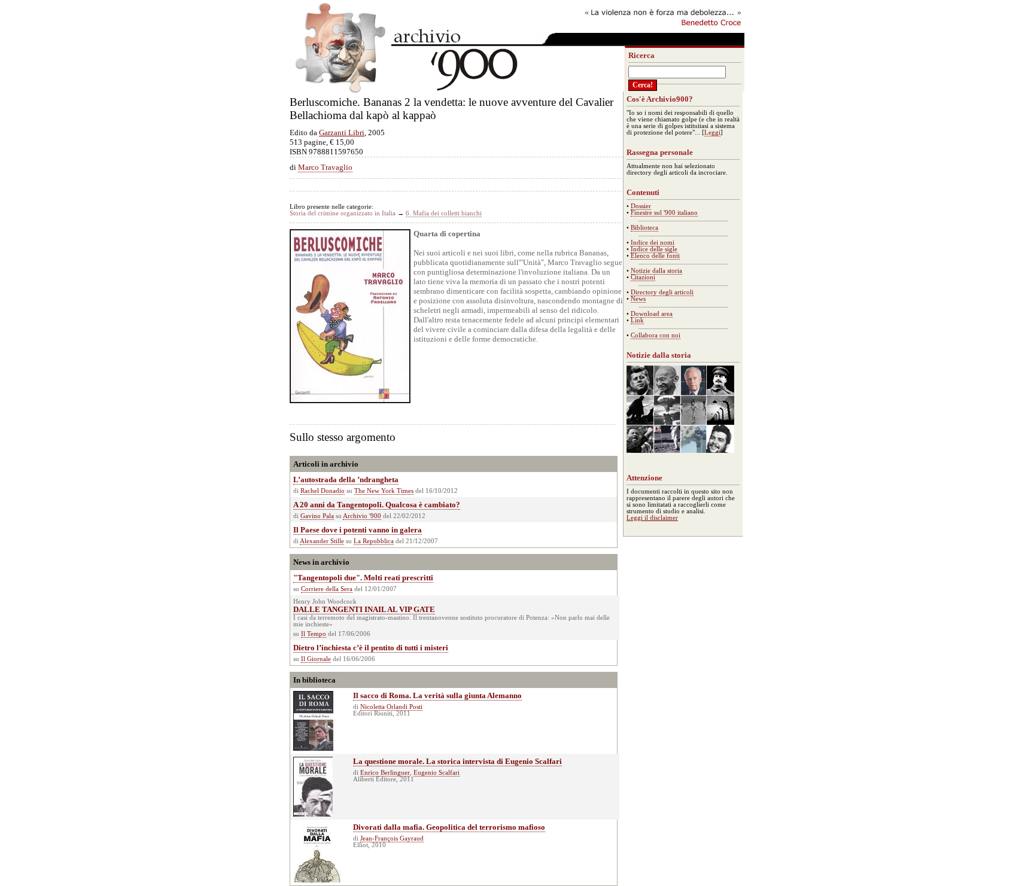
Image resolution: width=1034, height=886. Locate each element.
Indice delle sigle (654, 249)
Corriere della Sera (326, 589)
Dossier (641, 206)
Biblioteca (644, 227)
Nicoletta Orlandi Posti (391, 707)
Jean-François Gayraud (392, 838)
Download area (652, 313)
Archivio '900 (362, 516)
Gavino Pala (317, 516)
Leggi (712, 132)
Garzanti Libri (341, 132)
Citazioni (643, 277)
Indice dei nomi (652, 242)
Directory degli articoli (662, 292)
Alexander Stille (322, 541)
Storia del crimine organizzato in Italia (343, 213)
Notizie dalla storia (656, 270)
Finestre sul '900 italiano (664, 212)
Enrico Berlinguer (385, 772)
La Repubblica (374, 541)
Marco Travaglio (325, 167)
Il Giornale (316, 659)
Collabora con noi (655, 335)
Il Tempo (313, 634)
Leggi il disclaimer (652, 517)
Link (637, 320)
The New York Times (383, 491)
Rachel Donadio (322, 491)
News (638, 299)
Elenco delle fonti (655, 255)
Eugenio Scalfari (436, 772)
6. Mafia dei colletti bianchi (444, 213)
